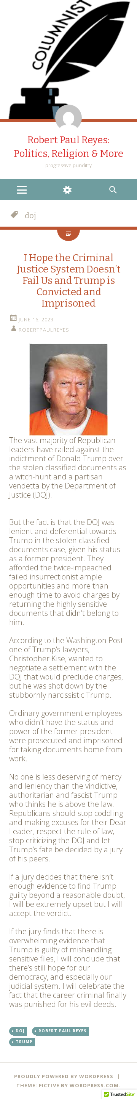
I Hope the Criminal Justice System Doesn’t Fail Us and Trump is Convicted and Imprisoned (69, 280)
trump (24, 1041)
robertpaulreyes (44, 329)
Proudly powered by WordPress (63, 1076)
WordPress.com (94, 1085)
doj (20, 1030)
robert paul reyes (62, 1030)
